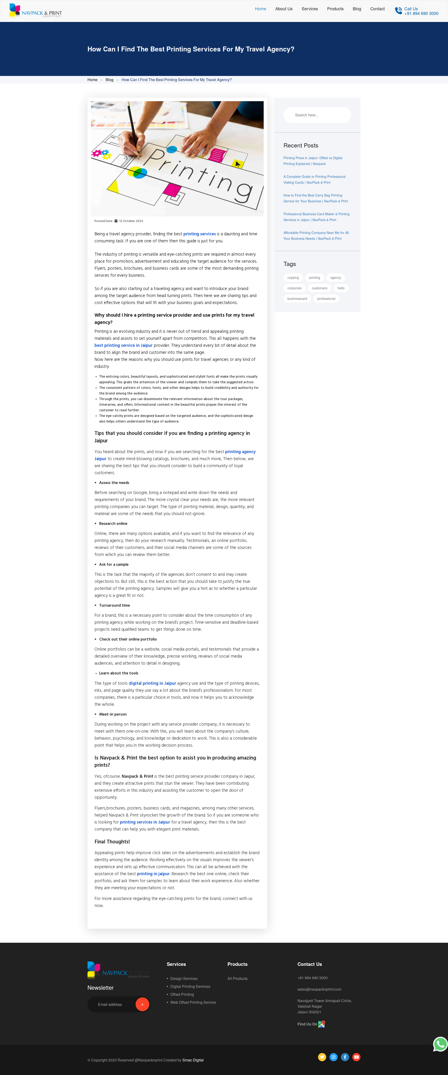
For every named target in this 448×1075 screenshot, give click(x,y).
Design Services (184, 978)
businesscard (297, 298)
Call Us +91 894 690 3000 (421, 10)
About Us (284, 8)
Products (335, 8)
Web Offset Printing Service (193, 1002)
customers (319, 288)
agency (335, 277)
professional (326, 298)
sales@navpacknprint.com (319, 989)
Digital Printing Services (190, 986)
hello (341, 288)
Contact (377, 8)
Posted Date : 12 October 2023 (118, 221)
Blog (357, 8)
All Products (238, 978)
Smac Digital (193, 1060)
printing (314, 277)
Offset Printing (182, 994)
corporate (294, 288)
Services (310, 8)
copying (293, 277)
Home (260, 8)
